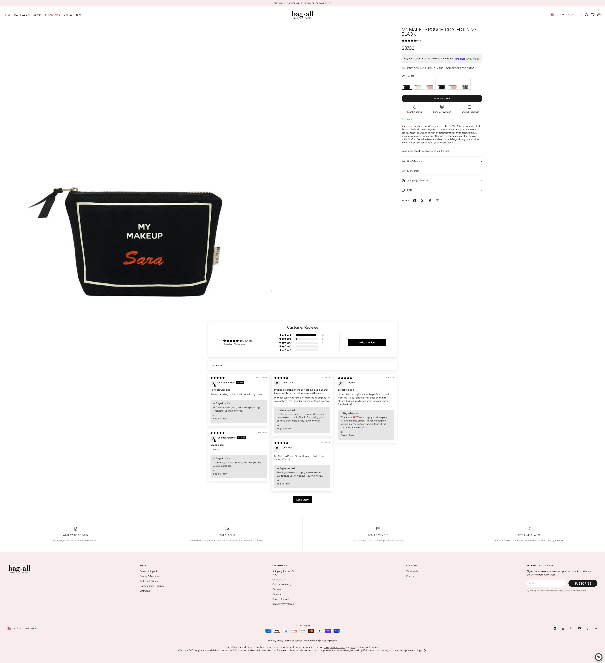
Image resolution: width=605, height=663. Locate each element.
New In (37, 15)
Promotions (52, 15)
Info (78, 15)
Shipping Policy (328, 640)
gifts (353, 647)
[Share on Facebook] (415, 200)
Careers (276, 594)
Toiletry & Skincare (150, 581)
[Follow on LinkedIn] (595, 628)
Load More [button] (302, 499)
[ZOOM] (271, 291)
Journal (445, 151)
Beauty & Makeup (149, 576)
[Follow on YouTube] (579, 628)
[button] (409, 40)
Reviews (276, 589)
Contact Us (278, 579)
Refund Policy (311, 640)
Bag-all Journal (280, 599)
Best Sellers (22, 15)
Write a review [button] (367, 342)
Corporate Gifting (281, 584)
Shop (7, 15)
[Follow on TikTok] (587, 628)
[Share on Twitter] (422, 200)
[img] (217, 377)
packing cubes (337, 647)
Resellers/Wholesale (283, 603)
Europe (410, 576)
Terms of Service (293, 640)
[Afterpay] (475, 59)
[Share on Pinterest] (430, 200)
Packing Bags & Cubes (152, 585)
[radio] (407, 84)
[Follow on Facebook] (554, 628)
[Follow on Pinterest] (571, 628)
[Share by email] (437, 200)
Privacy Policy (275, 640)
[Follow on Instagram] (563, 628)
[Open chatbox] (598, 657)
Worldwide (412, 571)
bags (326, 647)
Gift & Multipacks (149, 571)
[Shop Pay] (460, 59)
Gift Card (145, 590)
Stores (68, 15)
